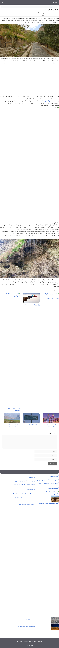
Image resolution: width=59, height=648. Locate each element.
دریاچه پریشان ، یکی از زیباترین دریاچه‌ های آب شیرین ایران (13, 425)
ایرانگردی (52, 7)
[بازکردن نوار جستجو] (2, 2)
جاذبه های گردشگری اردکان (47, 101)
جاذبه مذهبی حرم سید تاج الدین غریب (52, 299)
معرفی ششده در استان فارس (34, 424)
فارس (49, 7)
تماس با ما (19, 641)
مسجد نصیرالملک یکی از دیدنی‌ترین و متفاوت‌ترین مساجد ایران (51, 425)
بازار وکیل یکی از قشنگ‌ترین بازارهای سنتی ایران (25, 481)
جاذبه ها (56, 7)
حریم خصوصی (27, 641)
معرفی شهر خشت (31, 477)
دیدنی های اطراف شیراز (30, 489)
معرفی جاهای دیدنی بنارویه (29, 619)
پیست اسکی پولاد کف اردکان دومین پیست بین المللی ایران (23, 493)
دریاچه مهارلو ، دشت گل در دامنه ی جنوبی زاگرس (32, 304)
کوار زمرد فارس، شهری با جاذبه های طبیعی (26, 504)
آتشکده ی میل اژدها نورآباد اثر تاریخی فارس (14, 409)
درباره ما (34, 641)
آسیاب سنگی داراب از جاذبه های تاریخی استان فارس (24, 498)
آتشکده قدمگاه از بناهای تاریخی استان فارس (26, 626)
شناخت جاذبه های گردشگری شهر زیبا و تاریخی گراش (24, 484)
